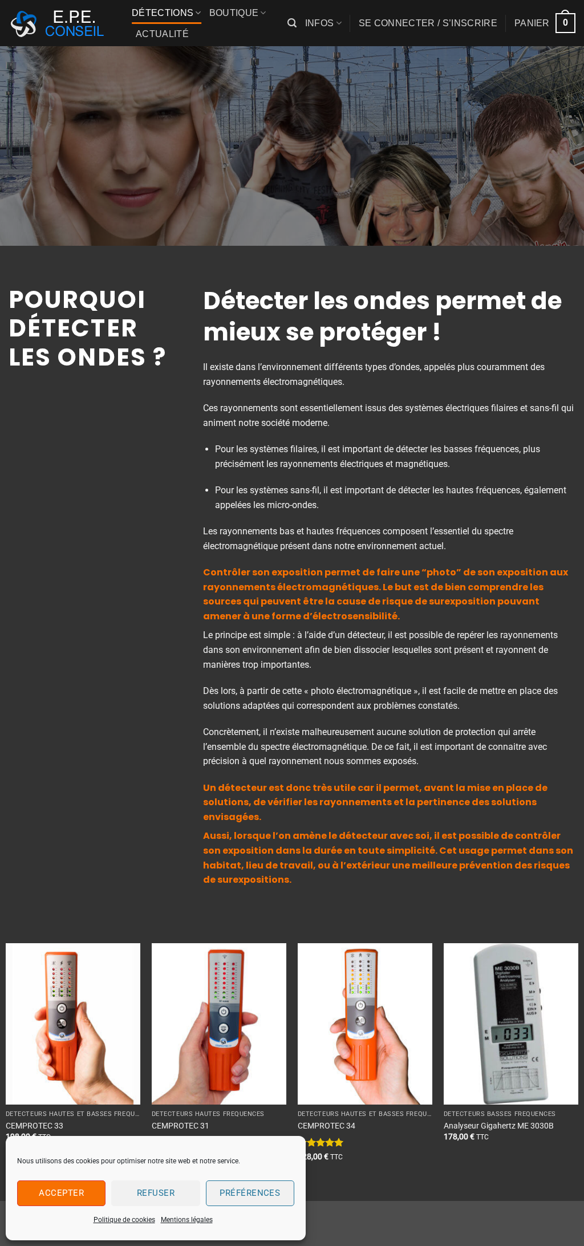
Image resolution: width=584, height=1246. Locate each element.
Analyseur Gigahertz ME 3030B (499, 1126)
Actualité (162, 34)
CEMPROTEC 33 (34, 1126)
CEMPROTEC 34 (326, 1126)
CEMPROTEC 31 (180, 1126)
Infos (319, 23)
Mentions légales (187, 1220)
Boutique (234, 13)
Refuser (156, 1193)
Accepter (61, 1193)
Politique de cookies (124, 1220)
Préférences (250, 1193)
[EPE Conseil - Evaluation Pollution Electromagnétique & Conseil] (62, 23)
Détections (162, 13)
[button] (292, 23)
